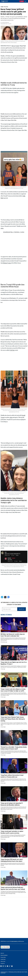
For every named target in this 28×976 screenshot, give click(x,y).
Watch (22, 1)
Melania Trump (7, 263)
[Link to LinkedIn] (12, 966)
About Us (2, 953)
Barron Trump (15, 45)
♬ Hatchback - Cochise (18, 232)
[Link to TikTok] (9, 966)
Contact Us (3, 963)
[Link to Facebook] (1, 966)
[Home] (4, 1)
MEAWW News (3, 941)
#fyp (11, 232)
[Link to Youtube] (7, 966)
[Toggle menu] (26, 1)
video (2, 228)
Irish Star (12, 350)
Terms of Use (3, 961)
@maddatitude (6, 232)
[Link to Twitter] (5, 966)
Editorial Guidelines (4, 955)
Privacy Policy (3, 957)
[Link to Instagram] (3, 966)
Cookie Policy (3, 959)
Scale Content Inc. (14, 941)
